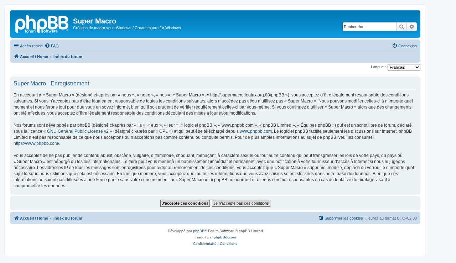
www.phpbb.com (256, 131)
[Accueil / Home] (42, 23)
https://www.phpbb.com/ (36, 143)
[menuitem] (52, 46)
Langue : (378, 67)
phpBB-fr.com (225, 237)
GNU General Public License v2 (78, 131)
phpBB (198, 231)
